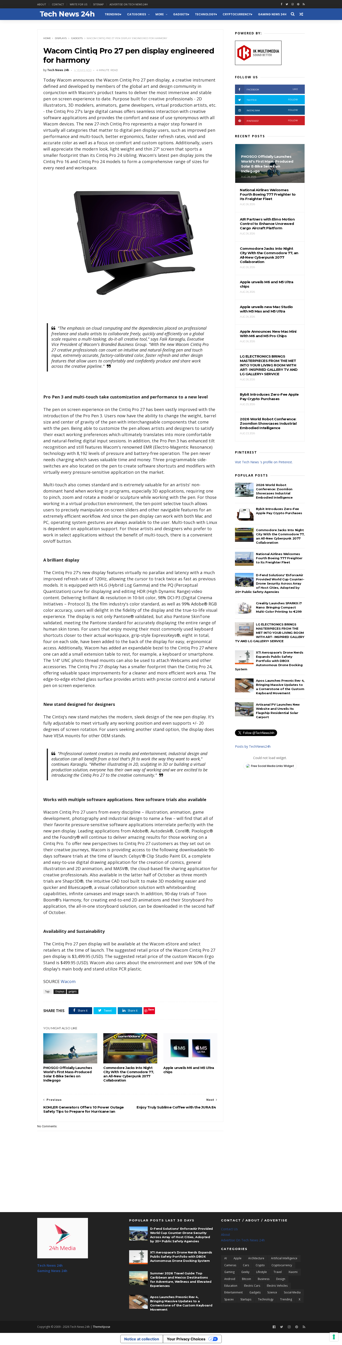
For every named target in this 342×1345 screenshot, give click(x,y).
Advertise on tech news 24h (129, 4)
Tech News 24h (50, 1265)
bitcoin (246, 1279)
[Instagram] (293, 4)
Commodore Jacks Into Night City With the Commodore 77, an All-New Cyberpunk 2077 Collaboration (128, 1074)
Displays (61, 38)
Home (47, 38)
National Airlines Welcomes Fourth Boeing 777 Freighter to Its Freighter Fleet (279, 558)
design (280, 1279)
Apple (237, 1258)
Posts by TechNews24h (253, 746)
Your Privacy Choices (186, 1339)
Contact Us (229, 1229)
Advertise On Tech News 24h (243, 1240)
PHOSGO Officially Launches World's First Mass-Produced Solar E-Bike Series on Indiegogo (67, 1074)
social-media (292, 1292)
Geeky (245, 1272)
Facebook (272, 89)
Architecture (256, 1258)
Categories (136, 14)
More (159, 14)
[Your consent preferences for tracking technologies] (333, 1336)
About (41, 4)
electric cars (252, 1286)
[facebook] (281, 4)
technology (205, 14)
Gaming (229, 1272)
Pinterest (272, 120)
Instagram (272, 110)
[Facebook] (274, 1327)
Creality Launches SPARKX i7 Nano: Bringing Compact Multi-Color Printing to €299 (279, 607)
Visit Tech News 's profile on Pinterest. (264, 462)
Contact (58, 4)
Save (151, 1009)
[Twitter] (281, 1327)
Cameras (230, 1265)
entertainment (233, 1292)
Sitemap (98, 4)
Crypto (260, 1265)
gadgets (180, 14)
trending (112, 14)
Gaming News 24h (272, 14)
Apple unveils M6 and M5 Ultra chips (188, 1070)
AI (225, 1258)
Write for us (78, 4)
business (263, 1279)
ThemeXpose (101, 1327)
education (230, 1286)
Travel (278, 1272)
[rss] (304, 4)
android (229, 1279)
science (272, 1292)
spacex (229, 1299)
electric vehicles (277, 1286)
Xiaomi (293, 1272)
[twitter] (287, 4)
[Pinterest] (298, 4)
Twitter (272, 99)
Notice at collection (141, 1339)
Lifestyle (261, 1272)
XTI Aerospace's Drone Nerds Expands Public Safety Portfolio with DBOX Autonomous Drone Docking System (269, 661)
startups (245, 1299)
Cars (246, 1265)
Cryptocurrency (237, 14)
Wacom (68, 981)
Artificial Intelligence (284, 1258)
